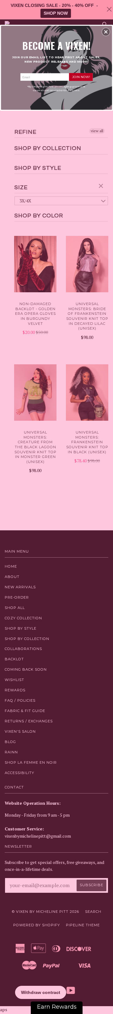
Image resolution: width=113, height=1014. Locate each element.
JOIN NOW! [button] (81, 77)
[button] (106, 32)
